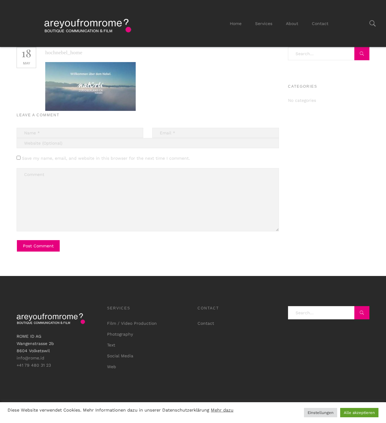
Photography (120, 334)
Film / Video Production (132, 323)
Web (111, 366)
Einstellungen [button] (321, 412)
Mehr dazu (222, 410)
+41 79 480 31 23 (34, 365)
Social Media (120, 355)
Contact (320, 23)
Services (263, 23)
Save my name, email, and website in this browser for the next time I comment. (106, 158)
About (292, 23)
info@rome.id (30, 358)
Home (236, 23)
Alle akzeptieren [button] (359, 412)
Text (111, 345)
